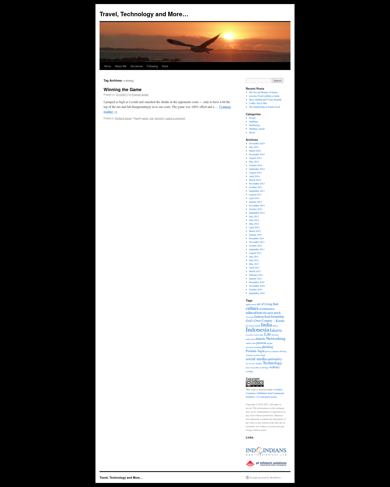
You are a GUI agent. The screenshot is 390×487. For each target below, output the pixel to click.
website (274, 367)
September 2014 (257, 168)
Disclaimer (136, 66)
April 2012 (254, 227)
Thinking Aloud (123, 118)
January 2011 (255, 278)
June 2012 (254, 220)
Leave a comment (175, 118)
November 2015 (257, 154)
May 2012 (254, 223)
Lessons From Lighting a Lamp (264, 95)
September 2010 (257, 293)
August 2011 (255, 252)
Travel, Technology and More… (144, 13)
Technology (254, 125)
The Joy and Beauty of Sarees (263, 92)
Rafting (283, 351)
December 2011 (256, 238)
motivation (250, 339)
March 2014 (255, 179)
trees (248, 367)
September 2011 (257, 249)
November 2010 (257, 285)
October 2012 (255, 209)
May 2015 (254, 161)
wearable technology (260, 367)
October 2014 (255, 165)
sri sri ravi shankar (254, 363)
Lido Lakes (259, 334)
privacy (268, 351)
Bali (276, 304)
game (145, 118)
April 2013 (254, 198)
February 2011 (256, 274)
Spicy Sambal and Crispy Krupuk (265, 99)
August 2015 (255, 157)
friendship (277, 316)
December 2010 (256, 282)
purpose (275, 351)
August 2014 (255, 172)
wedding (249, 371)
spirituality (274, 359)
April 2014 (254, 176)
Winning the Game (123, 89)
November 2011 (257, 242)
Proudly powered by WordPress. (265, 477)
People (252, 117)
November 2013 (257, 183)
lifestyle (275, 334)
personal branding (253, 347)
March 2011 (255, 271)
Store (165, 66)
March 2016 (255, 150)
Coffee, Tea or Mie (258, 103)
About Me (120, 66)
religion (249, 355)
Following (152, 66)
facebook (250, 317)
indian (275, 325)
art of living (264, 304)
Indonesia (257, 329)
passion (261, 342)
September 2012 (257, 212)
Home (107, 66)
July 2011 (254, 256)
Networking (275, 338)
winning (159, 118)
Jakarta (276, 330)
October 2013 (255, 187)
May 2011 (254, 263)
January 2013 (255, 201)
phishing (267, 347)
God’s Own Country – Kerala (265, 320)
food (267, 316)
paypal (269, 343)
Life (152, 118)
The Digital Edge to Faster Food (264, 106)
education (254, 312)
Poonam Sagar (140, 94)
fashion (259, 316)
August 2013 (255, 194)
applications (251, 304)
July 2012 (254, 216)
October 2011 (255, 245)
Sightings (253, 121)
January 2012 (255, 234)
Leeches (249, 334)
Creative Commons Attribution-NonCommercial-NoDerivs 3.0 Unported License (265, 393)
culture (252, 308)
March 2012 (255, 231)
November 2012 (257, 205)
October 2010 (255, 289)
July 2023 (254, 147)
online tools (251, 343)
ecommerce (266, 308)
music (260, 338)
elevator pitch (271, 312)
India (266, 324)
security (256, 355)
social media (256, 358)
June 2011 (254, 260)
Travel (252, 132)
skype (263, 355)
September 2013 (257, 190)
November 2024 (257, 143)
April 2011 (254, 267)
